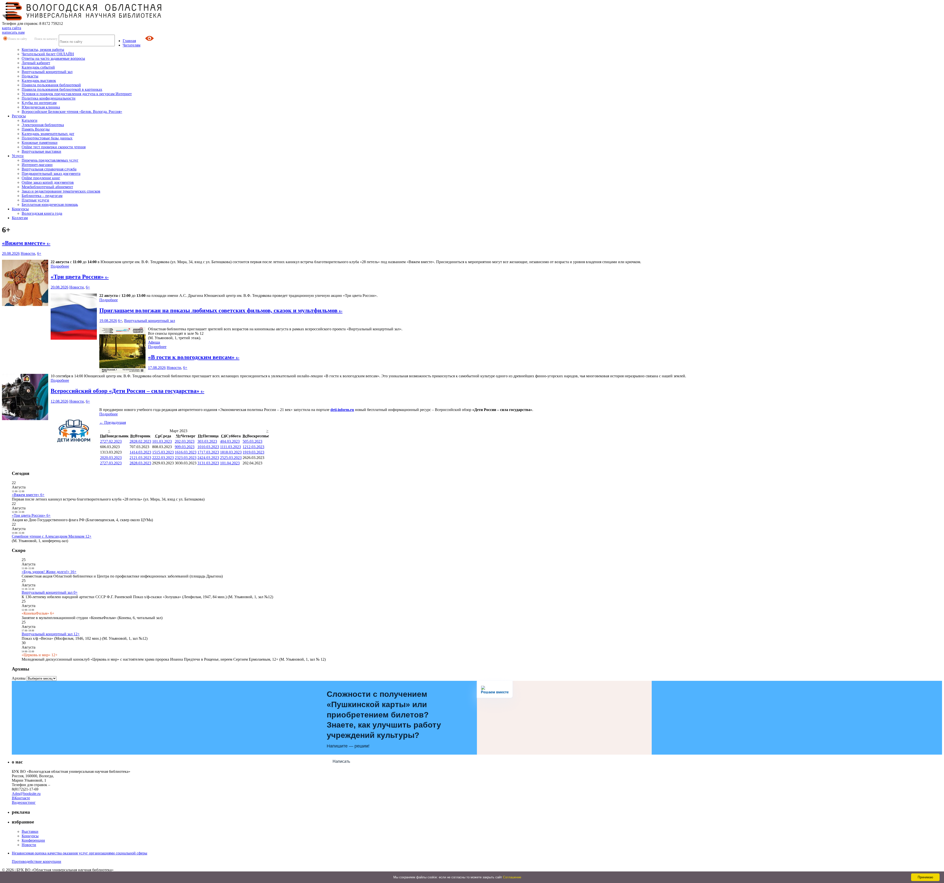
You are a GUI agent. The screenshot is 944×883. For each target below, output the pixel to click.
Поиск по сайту (17, 39)
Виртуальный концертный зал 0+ (50, 592)
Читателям (131, 45)
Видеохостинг (24, 802)
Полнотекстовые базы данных (47, 138)
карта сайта (11, 28)
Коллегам (20, 218)
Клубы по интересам (39, 103)
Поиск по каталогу (46, 39)
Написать (341, 761)
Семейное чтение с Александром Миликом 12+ (51, 536)
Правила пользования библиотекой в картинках (62, 89)
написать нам (13, 32)
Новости (28, 253)
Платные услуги (35, 200)
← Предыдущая (112, 422)
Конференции (33, 840)
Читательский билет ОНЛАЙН (48, 54)
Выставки (30, 831)
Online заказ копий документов (48, 182)
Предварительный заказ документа (51, 173)
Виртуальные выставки (41, 151)
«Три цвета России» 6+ (31, 515)
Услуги (18, 156)
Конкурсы (20, 209)
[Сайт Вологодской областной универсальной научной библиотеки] (82, 19)
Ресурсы (19, 116)
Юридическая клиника (41, 107)
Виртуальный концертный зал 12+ (51, 634)
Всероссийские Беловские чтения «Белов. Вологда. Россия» (72, 111)
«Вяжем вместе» (26, 243)
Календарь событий (38, 67)
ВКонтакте (21, 798)
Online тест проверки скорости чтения (54, 147)
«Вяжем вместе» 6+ (28, 495)
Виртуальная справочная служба (49, 169)
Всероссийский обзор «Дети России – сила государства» (127, 391)
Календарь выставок (39, 80)
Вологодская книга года (42, 213)
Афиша (154, 342)
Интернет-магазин (37, 165)
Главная (129, 41)
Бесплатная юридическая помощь (50, 204)
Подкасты (30, 76)
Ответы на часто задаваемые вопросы (53, 58)
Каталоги (29, 120)
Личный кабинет (36, 63)
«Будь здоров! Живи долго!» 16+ (49, 572)
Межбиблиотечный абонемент (47, 187)
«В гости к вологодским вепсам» (193, 357)
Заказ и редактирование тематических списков (61, 191)
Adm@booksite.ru (26, 794)
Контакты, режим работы (43, 49)
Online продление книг (41, 178)
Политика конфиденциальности (48, 98)
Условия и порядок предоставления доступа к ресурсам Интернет (77, 94)
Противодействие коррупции (36, 861)
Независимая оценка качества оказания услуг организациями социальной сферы (79, 853)
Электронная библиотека (43, 125)
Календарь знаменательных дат (48, 134)
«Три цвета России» (80, 277)
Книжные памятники (40, 142)
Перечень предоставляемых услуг (50, 160)
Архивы (19, 678)
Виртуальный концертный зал (47, 72)
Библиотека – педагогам (42, 196)
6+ (39, 253)
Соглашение (512, 877)
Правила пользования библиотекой (51, 85)
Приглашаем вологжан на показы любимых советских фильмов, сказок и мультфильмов (220, 310)
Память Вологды (36, 129)
